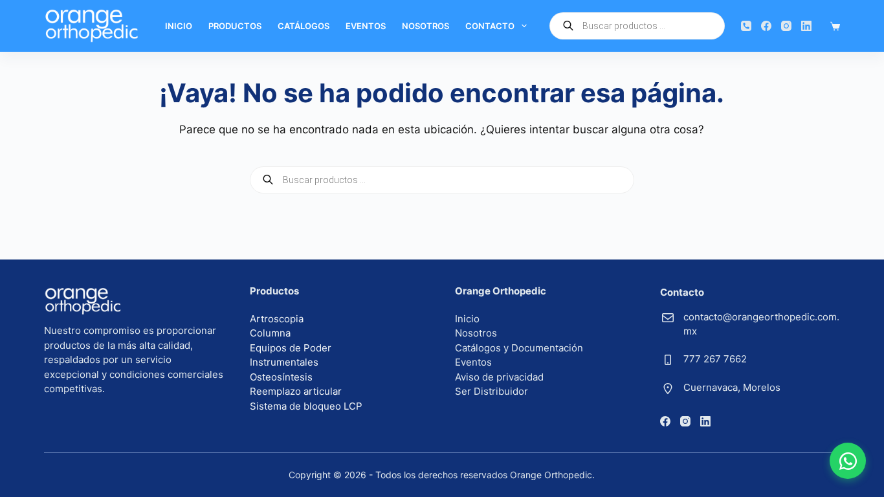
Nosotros (425, 26)
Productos (234, 26)
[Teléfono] (746, 26)
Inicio (178, 26)
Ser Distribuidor (491, 391)
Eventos (366, 26)
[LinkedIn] (806, 26)
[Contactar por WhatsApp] (848, 461)
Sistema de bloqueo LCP (306, 406)
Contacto (489, 26)
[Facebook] (766, 26)
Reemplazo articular (296, 391)
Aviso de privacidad (499, 377)
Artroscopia (277, 319)
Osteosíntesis (281, 377)
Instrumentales (284, 362)
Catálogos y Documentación (519, 348)
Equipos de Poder (290, 348)
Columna (270, 333)
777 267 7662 (715, 359)
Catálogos (303, 26)
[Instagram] (786, 26)
